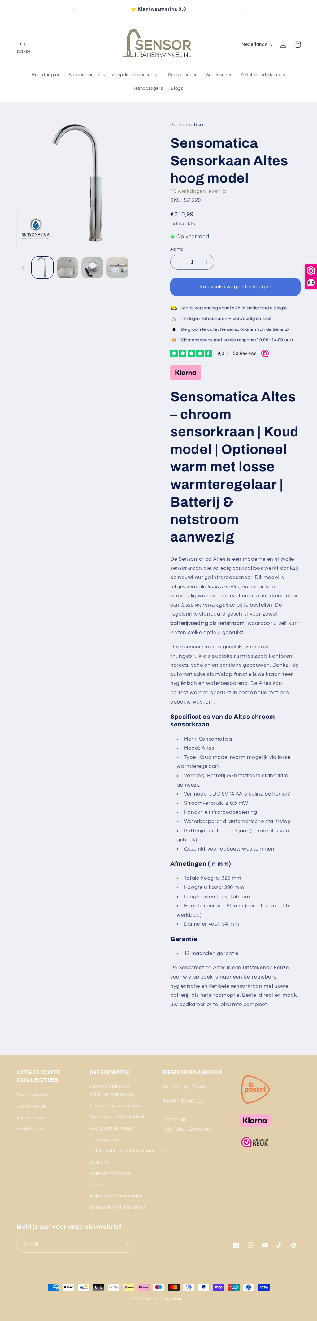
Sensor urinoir (31, 1117)
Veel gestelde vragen (112, 1128)
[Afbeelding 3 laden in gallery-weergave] (92, 267)
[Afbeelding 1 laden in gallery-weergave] (42, 267)
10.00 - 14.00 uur (183, 1101)
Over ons (99, 1162)
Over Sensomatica (109, 1173)
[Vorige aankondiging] (74, 9)
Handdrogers (31, 1129)
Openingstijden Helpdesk (117, 1117)
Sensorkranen (31, 1106)
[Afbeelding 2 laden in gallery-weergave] (67, 267)
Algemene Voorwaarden (115, 1196)
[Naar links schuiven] (23, 267)
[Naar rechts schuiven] (137, 267)
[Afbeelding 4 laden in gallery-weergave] (117, 267)
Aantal (177, 249)
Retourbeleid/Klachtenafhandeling (127, 1151)
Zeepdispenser (32, 1095)
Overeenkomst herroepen (117, 1207)
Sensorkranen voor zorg (115, 1106)
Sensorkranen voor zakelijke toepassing (112, 1090)
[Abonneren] (126, 1244)
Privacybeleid (104, 1139)
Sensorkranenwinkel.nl (166, 1299)
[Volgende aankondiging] (243, 9)
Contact (98, 1184)
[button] (23, 44)
